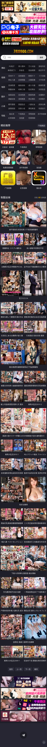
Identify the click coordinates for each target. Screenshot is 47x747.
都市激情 (11, 104)
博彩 (3, 68)
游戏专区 (42, 66)
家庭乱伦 (21, 104)
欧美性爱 (42, 85)
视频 (3, 77)
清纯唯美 (21, 99)
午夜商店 (21, 114)
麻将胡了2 (12, 70)
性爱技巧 (42, 108)
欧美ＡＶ (31, 76)
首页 (11, 669)
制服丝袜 (11, 89)
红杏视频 (11, 118)
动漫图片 (42, 95)
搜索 (41, 57)
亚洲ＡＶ (11, 76)
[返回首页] (43, 742)
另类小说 (21, 108)
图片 (3, 96)
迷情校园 (11, 108)
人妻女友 (31, 104)
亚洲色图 (21, 95)
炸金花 (21, 70)
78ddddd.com (23, 51)
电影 (3, 87)
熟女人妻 (11, 80)
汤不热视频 (42, 114)
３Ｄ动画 (42, 76)
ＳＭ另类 (42, 80)
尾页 (36, 669)
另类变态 (42, 89)
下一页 (27, 669)
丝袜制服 (21, 80)
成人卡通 (31, 85)
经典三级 (21, 89)
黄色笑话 (31, 108)
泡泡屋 (21, 118)
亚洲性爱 (11, 85)
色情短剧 (31, 118)
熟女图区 (31, 99)
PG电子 (11, 66)
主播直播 (31, 80)
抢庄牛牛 (42, 70)
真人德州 (21, 66)
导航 (3, 115)
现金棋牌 (31, 70)
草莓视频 (31, 114)
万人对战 (31, 66)
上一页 (19, 669)
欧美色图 (31, 95)
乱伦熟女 (31, 89)
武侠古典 (42, 104)
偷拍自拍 (21, 85)
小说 (3, 106)
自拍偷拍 (21, 76)
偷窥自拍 (11, 95)
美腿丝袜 (11, 99)
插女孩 (11, 114)
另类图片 (42, 99)
